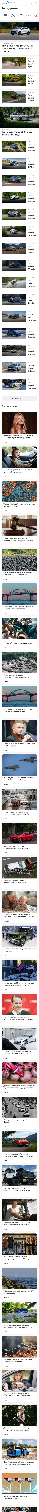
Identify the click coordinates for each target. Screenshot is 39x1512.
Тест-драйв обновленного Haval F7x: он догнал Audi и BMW (32, 198)
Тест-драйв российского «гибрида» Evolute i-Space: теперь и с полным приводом (32, 351)
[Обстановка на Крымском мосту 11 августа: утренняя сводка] (19, 702)
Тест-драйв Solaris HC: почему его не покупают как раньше (32, 334)
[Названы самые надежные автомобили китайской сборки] (19, 839)
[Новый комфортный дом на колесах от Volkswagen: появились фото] (19, 1455)
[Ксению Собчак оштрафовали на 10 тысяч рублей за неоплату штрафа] (19, 1010)
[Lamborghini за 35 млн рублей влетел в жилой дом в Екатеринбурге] (19, 976)
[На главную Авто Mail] (12, 2)
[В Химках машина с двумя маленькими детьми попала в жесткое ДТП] (19, 873)
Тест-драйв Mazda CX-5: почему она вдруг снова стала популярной (32, 266)
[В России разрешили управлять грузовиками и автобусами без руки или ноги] (19, 1318)
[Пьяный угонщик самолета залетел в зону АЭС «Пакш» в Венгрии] (19, 770)
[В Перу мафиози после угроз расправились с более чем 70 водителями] (19, 805)
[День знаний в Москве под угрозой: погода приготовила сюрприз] (19, 1421)
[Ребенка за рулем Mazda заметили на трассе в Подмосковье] (19, 463)
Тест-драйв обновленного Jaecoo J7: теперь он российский (32, 181)
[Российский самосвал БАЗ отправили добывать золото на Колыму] (19, 1181)
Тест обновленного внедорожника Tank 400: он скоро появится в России (32, 283)
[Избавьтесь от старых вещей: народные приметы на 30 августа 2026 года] (19, 1249)
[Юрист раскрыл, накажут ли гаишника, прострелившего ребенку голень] (19, 531)
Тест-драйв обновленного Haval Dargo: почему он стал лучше (32, 147)
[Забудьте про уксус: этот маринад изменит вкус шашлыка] (19, 1352)
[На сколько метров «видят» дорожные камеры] (19, 1489)
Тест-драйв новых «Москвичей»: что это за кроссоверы (32, 249)
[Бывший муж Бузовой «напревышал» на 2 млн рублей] (19, 736)
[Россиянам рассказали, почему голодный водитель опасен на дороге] (19, 1215)
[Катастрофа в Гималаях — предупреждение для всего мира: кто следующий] (19, 668)
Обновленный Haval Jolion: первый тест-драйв (32, 368)
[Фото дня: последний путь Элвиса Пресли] (19, 1113)
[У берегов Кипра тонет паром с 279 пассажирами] (19, 1284)
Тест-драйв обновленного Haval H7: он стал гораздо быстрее (32, 215)
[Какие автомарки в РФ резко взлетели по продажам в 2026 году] (19, 1147)
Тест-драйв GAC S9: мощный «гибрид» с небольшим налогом (32, 164)
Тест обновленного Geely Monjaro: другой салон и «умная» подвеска (32, 300)
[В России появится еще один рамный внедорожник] (19, 942)
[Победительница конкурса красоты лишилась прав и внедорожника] (19, 428)
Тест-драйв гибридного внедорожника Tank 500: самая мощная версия (32, 385)
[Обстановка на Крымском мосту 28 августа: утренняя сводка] (19, 599)
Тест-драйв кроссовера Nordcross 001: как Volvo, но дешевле (32, 232)
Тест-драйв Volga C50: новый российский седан (17, 133)
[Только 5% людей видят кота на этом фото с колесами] (19, 497)
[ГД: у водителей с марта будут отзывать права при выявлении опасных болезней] (19, 1386)
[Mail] (7, 2)
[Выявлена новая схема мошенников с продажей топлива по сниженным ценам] (19, 634)
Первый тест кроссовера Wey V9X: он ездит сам (32, 317)
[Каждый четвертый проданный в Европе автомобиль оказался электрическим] (19, 1044)
